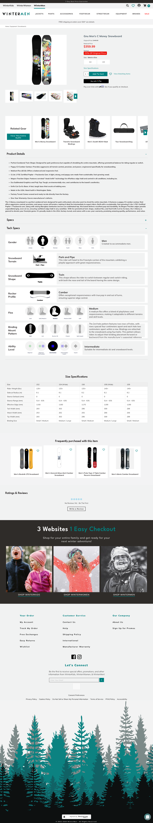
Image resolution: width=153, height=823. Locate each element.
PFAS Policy (110, 699)
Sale (147, 14)
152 (90, 62)
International (70, 640)
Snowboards (22, 26)
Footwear (84, 14)
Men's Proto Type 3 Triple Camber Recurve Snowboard (92, 474)
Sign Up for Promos (124, 628)
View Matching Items (122, 74)
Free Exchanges (29, 634)
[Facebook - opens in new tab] (73, 657)
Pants (51, 14)
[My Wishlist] (133, 5)
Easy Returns (27, 640)
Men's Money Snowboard (45, 142)
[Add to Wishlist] (110, 74)
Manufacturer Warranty (76, 647)
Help (65, 628)
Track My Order (29, 628)
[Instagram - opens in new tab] (79, 657)
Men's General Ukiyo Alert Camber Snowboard (59, 474)
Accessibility (122, 699)
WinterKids (8, 5)
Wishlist (25, 647)
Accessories (66, 14)
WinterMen (39, 5)
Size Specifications (91, 68)
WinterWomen (24, 5)
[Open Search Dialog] (127, 5)
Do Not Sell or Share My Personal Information (70, 699)
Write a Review (76, 509)
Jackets (39, 14)
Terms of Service (96, 699)
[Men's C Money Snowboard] (11, 95)
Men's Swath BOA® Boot (98, 142)
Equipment (121, 14)
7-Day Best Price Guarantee (76, 1)
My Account (26, 622)
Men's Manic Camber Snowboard (125, 474)
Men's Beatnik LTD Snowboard (26, 474)
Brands (136, 14)
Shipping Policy (72, 634)
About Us (118, 622)
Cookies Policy (44, 699)
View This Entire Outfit (18, 137)
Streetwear (103, 14)
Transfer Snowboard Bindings (71, 143)
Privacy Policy (31, 699)
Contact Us (69, 622)
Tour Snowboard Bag (123, 142)
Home (7, 26)
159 (103, 62)
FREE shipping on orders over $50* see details (76, 22)
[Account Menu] (139, 5)
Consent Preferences (76, 695)
